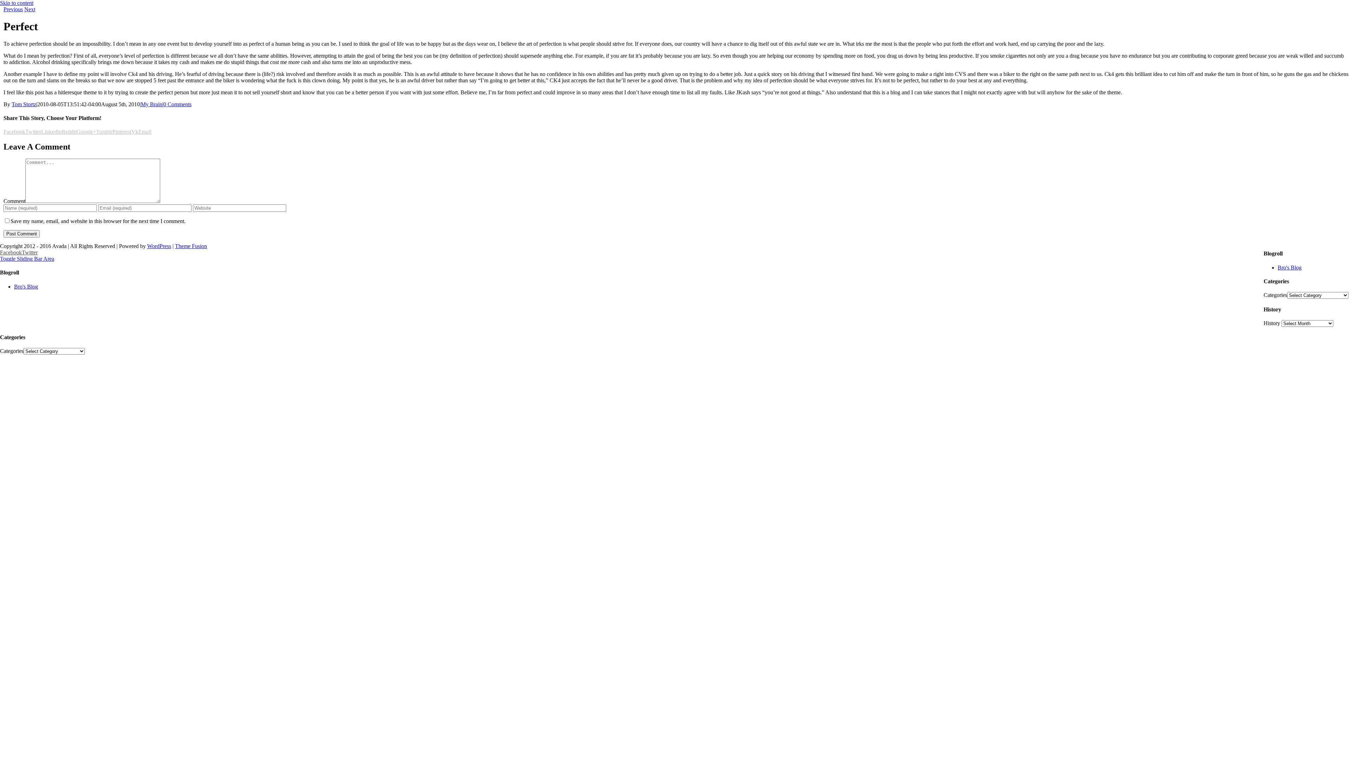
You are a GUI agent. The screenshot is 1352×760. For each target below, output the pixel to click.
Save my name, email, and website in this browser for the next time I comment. (98, 221)
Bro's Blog (1290, 268)
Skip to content (16, 3)
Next (29, 9)
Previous (13, 9)
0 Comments (177, 104)
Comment (14, 201)
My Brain (151, 104)
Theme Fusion (191, 246)
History (1272, 323)
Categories (1275, 295)
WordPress (159, 246)
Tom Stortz (24, 104)
